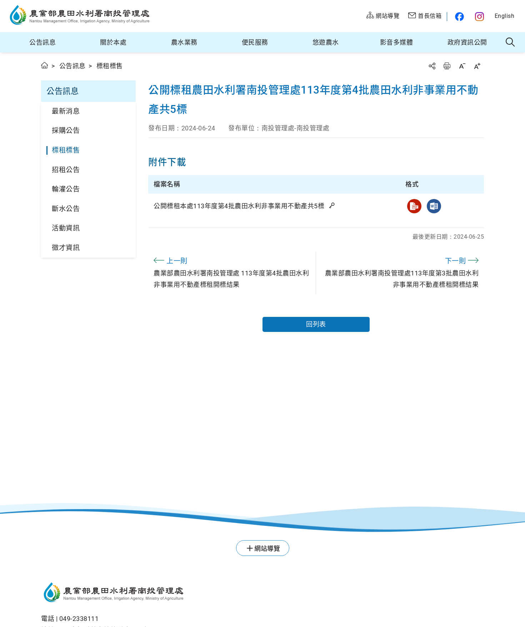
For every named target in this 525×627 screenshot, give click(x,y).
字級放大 (477, 66)
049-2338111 (79, 618)
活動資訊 (66, 228)
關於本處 (113, 42)
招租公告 (66, 170)
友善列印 (447, 66)
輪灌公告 (66, 189)
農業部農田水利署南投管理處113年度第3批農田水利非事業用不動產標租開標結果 (402, 272)
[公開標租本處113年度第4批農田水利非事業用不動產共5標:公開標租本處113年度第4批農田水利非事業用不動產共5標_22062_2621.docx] (434, 206)
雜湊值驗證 (332, 205)
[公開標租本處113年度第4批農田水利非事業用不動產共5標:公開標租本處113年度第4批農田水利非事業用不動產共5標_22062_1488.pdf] (414, 206)
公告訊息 (42, 42)
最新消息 (66, 111)
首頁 (45, 65)
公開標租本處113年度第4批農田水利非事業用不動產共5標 (240, 206)
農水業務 (184, 42)
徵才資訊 (66, 248)
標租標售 (66, 150)
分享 (432, 66)
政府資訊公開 (467, 42)
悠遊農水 (325, 42)
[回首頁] (193, 593)
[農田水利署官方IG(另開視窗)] (480, 16)
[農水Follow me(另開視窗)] (458, 16)
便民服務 (255, 42)
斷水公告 (66, 209)
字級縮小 (462, 66)
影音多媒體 (396, 42)
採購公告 (66, 130)
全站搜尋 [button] (510, 42)
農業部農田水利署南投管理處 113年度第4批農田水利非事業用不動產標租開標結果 (231, 272)
